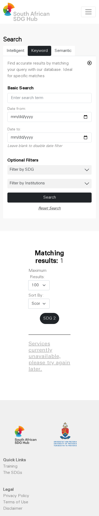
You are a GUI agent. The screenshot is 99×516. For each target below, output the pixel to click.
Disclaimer (12, 509)
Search (49, 197)
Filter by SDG (22, 170)
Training (10, 466)
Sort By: (36, 295)
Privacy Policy (16, 496)
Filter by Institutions (27, 183)
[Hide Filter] (89, 63)
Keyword (39, 51)
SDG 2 (49, 318)
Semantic (63, 51)
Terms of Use (15, 502)
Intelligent (15, 51)
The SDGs (12, 473)
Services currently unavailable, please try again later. (49, 357)
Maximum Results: (38, 274)
